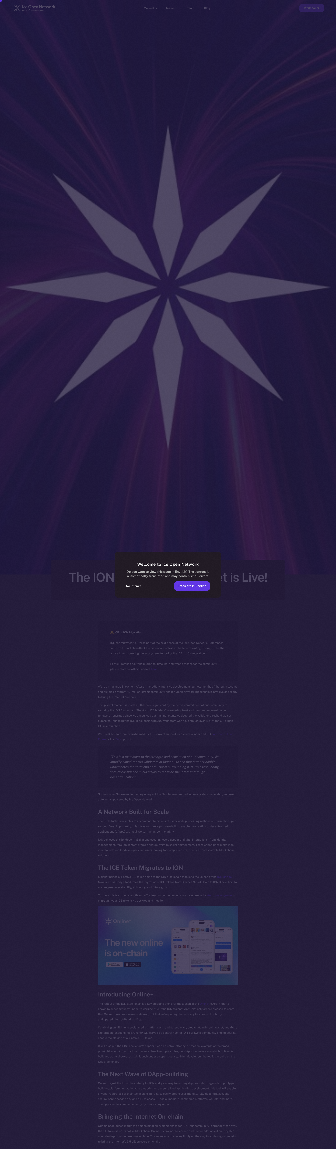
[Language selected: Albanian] (246, 1145)
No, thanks (133, 586)
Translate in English (192, 586)
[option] (166, 1145)
